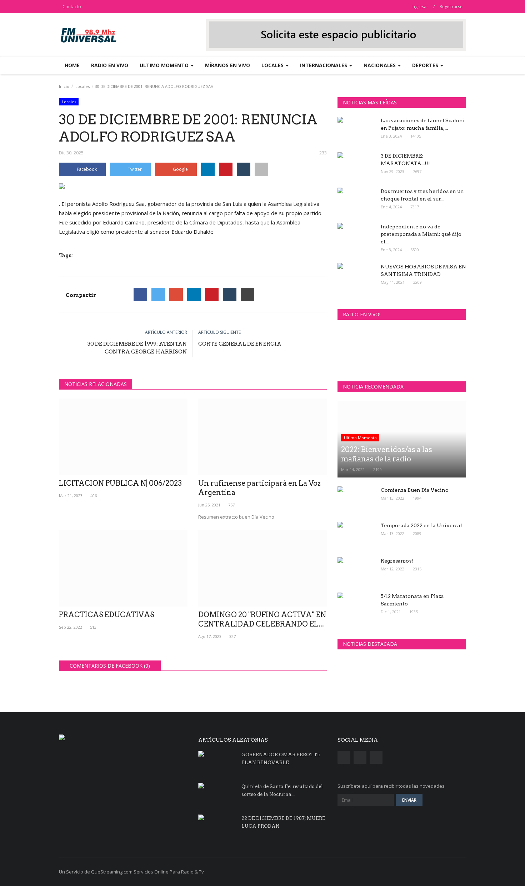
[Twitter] (158, 294)
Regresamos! (397, 561)
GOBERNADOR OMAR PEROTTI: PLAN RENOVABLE (280, 758)
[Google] (176, 294)
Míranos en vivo (227, 65)
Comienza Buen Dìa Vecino (415, 490)
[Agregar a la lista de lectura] (261, 169)
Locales (82, 86)
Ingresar (419, 7)
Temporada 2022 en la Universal (421, 525)
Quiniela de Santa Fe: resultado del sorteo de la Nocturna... (282, 790)
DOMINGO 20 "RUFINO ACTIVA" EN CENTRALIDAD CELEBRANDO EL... (262, 619)
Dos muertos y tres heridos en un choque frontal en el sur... (422, 195)
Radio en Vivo (109, 65)
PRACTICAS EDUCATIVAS (106, 614)
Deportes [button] (426, 65)
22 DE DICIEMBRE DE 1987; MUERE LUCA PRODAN (283, 822)
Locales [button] (273, 65)
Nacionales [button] (380, 65)
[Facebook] (140, 294)
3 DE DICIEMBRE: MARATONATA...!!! (405, 159)
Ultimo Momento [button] (165, 65)
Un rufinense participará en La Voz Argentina (259, 488)
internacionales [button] (324, 65)
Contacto (71, 7)
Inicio (64, 86)
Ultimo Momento (360, 437)
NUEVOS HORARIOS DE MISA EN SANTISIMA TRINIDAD (423, 270)
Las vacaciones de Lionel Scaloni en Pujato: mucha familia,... (423, 124)
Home (72, 65)
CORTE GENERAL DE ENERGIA (239, 344)
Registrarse (451, 7)
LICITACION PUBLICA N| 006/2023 (120, 483)
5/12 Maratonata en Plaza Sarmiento (412, 600)
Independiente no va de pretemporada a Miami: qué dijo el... (421, 234)
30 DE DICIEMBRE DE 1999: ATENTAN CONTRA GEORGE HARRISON (137, 348)
